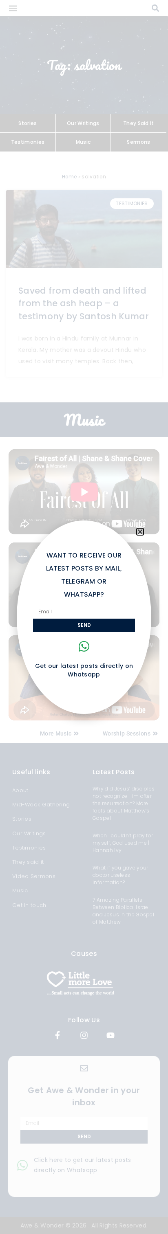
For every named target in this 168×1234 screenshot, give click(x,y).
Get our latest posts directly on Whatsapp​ (84, 670)
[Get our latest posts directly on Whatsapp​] (84, 646)
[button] (140, 532)
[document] (84, 617)
